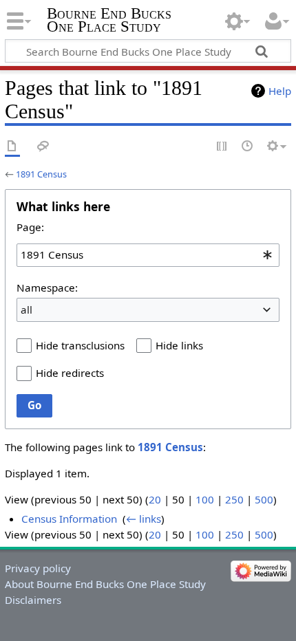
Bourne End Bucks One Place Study (109, 20)
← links (143, 518)
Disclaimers (33, 600)
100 (204, 499)
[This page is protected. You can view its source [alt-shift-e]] (222, 147)
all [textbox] (26, 309)
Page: (30, 227)
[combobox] (148, 255)
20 (155, 499)
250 (234, 499)
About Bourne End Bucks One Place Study (105, 584)
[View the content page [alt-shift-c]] (12, 147)
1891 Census (41, 174)
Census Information (69, 518)
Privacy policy (38, 568)
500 (264, 499)
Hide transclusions (80, 345)
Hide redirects (70, 373)
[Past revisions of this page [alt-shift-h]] (247, 147)
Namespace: (47, 287)
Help (279, 91)
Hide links (179, 345)
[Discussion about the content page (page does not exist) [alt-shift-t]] (43, 147)
